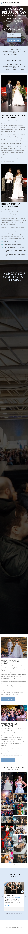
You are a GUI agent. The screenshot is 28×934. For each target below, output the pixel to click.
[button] (2, 896)
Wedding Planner (10, 897)
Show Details (8, 699)
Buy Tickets (14, 34)
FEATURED (5, 884)
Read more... (11, 905)
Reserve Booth (14, 40)
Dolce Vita (8, 895)
